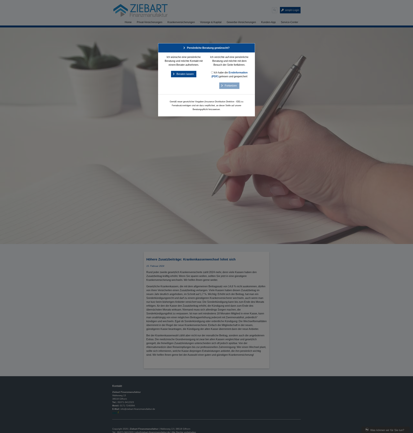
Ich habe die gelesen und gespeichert (230, 74)
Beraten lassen (185, 74)
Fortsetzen (230, 85)
